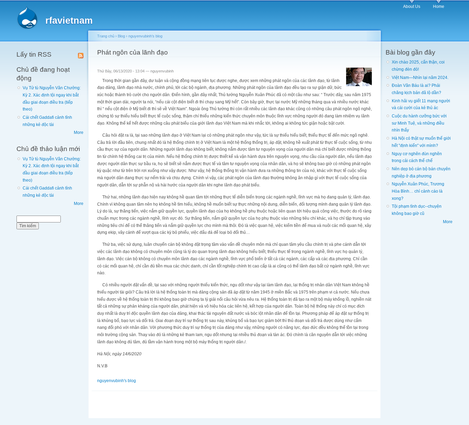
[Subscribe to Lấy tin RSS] (80, 54)
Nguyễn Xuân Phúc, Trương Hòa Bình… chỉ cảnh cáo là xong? (418, 191)
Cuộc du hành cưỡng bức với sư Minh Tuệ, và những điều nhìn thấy (419, 123)
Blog (121, 36)
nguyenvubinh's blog (145, 36)
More (78, 132)
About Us (411, 6)
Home (438, 6)
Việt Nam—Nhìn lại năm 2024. (420, 77)
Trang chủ (105, 36)
